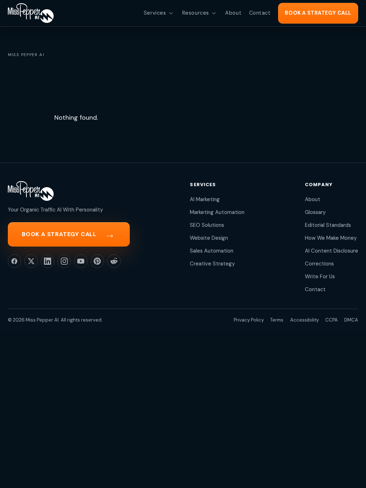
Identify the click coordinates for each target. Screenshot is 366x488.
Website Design (209, 237)
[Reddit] (114, 261)
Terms (276, 320)
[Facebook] (14, 261)
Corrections (319, 263)
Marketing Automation (217, 212)
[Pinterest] (97, 261)
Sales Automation (211, 250)
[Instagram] (64, 261)
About (312, 199)
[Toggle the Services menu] (171, 13)
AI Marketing (205, 199)
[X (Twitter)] (31, 261)
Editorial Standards (328, 225)
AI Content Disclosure (331, 250)
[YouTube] (81, 261)
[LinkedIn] (47, 261)
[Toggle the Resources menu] (214, 13)
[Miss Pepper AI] (31, 13)
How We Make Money (331, 237)
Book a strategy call (68, 234)
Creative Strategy (212, 263)
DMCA (351, 320)
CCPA (331, 320)
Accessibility (304, 320)
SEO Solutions (207, 225)
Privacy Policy (249, 320)
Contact (315, 289)
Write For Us (320, 276)
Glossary (315, 212)
